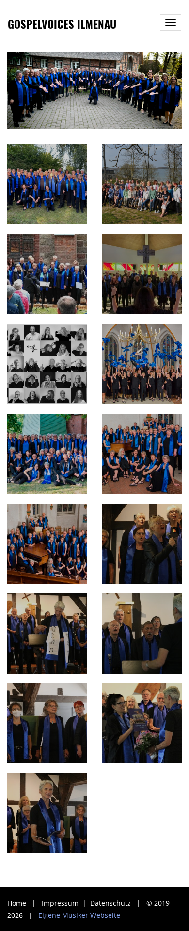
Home (16, 903)
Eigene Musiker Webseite (79, 915)
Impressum (61, 903)
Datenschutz (111, 903)
